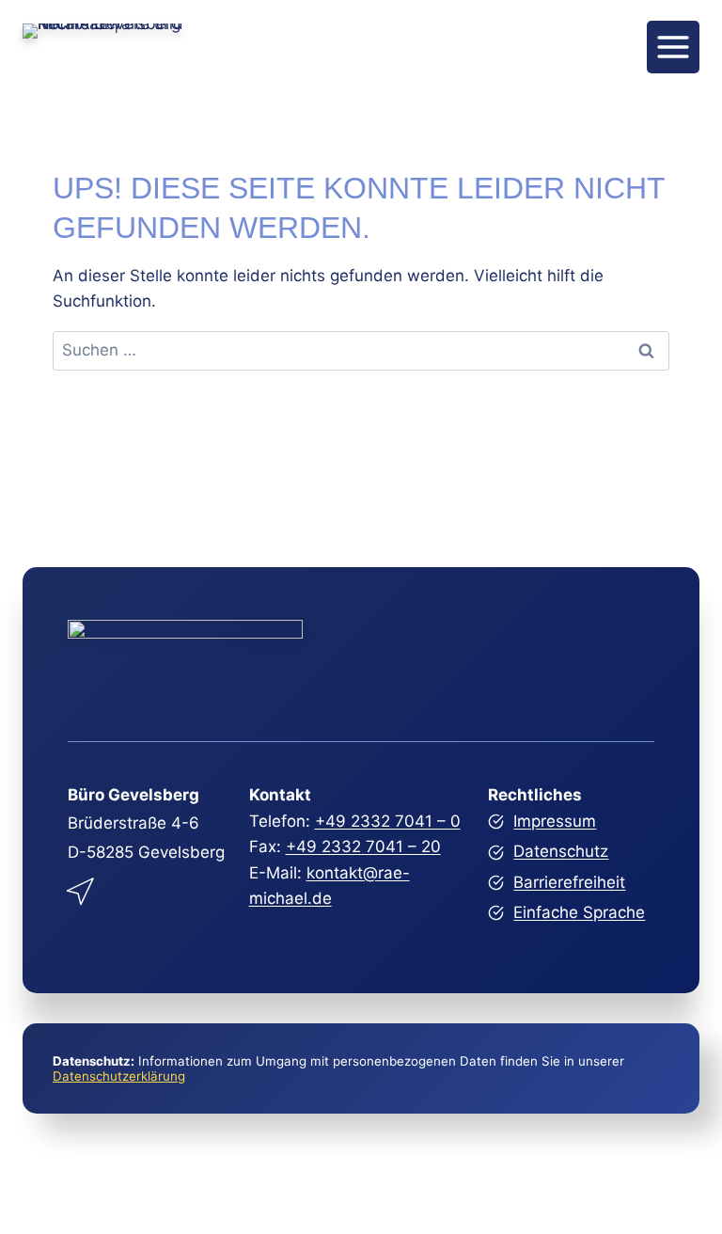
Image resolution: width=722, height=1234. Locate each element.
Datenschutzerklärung (119, 1076)
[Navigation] (673, 47)
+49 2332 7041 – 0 (388, 821)
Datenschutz (560, 851)
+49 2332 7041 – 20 (363, 846)
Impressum (554, 821)
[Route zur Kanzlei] (82, 887)
